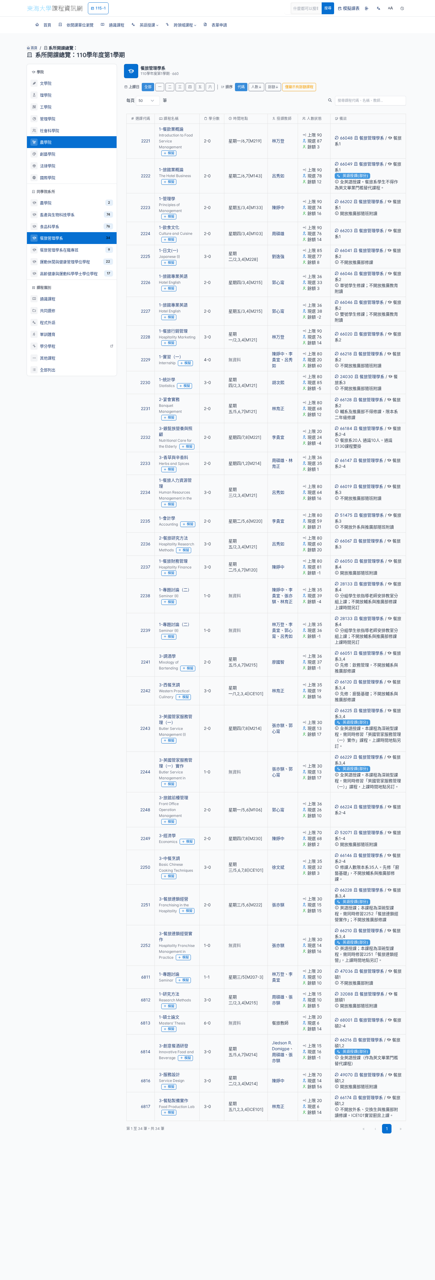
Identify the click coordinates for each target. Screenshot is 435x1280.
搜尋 (327, 8)
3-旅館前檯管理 (173, 797)
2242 (145, 690)
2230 (145, 382)
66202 (346, 201)
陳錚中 (278, 207)
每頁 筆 (146, 100)
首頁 (33, 48)
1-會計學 (167, 518)
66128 (346, 399)
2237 (145, 566)
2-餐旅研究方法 (173, 537)
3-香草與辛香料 (173, 457)
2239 (145, 630)
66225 (346, 710)
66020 (346, 333)
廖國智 (278, 661)
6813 (145, 1022)
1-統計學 (167, 379)
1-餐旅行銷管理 (173, 330)
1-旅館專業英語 (173, 276)
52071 (346, 832)
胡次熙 (278, 382)
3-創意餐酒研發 (173, 1045)
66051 (346, 653)
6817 (145, 1106)
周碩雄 (278, 233)
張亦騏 (278, 725)
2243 (145, 728)
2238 (145, 595)
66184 (346, 428)
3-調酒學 (167, 656)
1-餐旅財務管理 (173, 560)
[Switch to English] (378, 8)
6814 (145, 1051)
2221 (145, 140)
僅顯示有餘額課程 (299, 87)
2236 (145, 543)
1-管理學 (167, 198)
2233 (145, 463)
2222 (145, 175)
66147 (346, 460)
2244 (145, 771)
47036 (346, 971)
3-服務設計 (169, 1074)
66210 (346, 930)
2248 (145, 809)
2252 (145, 945)
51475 (346, 515)
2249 (145, 838)
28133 (346, 583)
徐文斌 (278, 867)
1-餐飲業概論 (171, 128)
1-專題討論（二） (175, 589)
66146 (346, 855)
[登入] (367, 8)
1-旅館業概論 (171, 169)
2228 (145, 336)
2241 (145, 661)
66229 (346, 756)
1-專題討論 (169, 974)
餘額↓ (273, 87)
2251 (145, 904)
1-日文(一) (168, 250)
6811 (145, 976)
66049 (346, 163)
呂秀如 (278, 175)
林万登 (278, 140)
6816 (145, 1080)
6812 (145, 999)
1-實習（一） (171, 356)
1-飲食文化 (169, 227)
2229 (145, 359)
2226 (145, 282)
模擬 (171, 153)
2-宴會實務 (169, 399)
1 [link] (387, 1128)
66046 (346, 273)
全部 (148, 87)
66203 (346, 230)
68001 (346, 1019)
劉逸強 (278, 256)
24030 (346, 376)
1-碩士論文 (169, 1016)
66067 (346, 540)
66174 (346, 1097)
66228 (346, 889)
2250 (145, 867)
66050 (346, 560)
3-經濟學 (167, 835)
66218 (346, 353)
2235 (145, 520)
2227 (145, 311)
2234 (145, 492)
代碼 (241, 87)
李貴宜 (278, 437)
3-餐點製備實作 (173, 1100)
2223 (145, 207)
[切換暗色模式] (402, 8)
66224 (346, 806)
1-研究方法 (169, 993)
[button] (145, 25)
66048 (346, 137)
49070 (346, 1074)
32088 (346, 993)
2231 (145, 408)
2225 (145, 256)
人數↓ (256, 87)
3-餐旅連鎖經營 (173, 898)
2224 (145, 233)
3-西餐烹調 (169, 684)
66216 (346, 1039)
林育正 (278, 408)
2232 (145, 437)
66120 (346, 681)
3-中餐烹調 (169, 858)
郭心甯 (278, 282)
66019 (346, 486)
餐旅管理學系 (371, 137)
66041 (346, 250)
